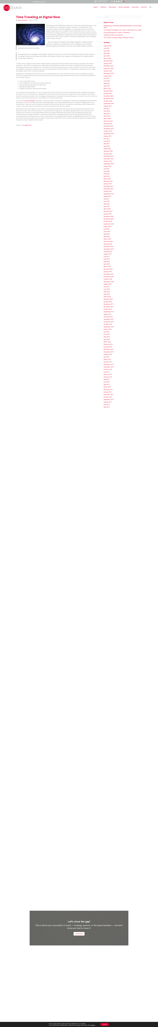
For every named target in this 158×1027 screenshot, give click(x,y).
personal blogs (30, 101)
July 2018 (106, 287)
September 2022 (109, 164)
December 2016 (108, 319)
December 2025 (108, 66)
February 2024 (108, 121)
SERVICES (103, 7)
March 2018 (107, 297)
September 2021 (109, 194)
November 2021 (109, 189)
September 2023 (109, 134)
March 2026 (107, 58)
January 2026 (108, 63)
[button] (150, 7)
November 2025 (109, 68)
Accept (104, 1024)
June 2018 (107, 289)
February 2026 (108, 61)
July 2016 (106, 332)
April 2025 (107, 86)
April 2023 (107, 146)
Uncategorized (26, 125)
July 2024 (106, 108)
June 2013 (107, 382)
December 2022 (108, 156)
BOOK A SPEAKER (124, 7)
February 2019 (108, 269)
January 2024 (108, 123)
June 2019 (107, 259)
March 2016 (107, 342)
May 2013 (107, 384)
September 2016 (109, 327)
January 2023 (108, 154)
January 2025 (108, 93)
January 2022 (108, 184)
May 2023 (107, 144)
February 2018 (108, 299)
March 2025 (107, 88)
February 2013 (108, 389)
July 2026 (106, 48)
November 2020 (109, 219)
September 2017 (109, 312)
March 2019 (107, 266)
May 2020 (107, 234)
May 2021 (107, 204)
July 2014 (106, 372)
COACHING (135, 7)
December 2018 (108, 274)
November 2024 (109, 98)
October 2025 (108, 71)
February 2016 (108, 344)
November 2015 (109, 352)
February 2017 (108, 317)
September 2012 (109, 399)
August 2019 (107, 254)
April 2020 (107, 236)
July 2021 (106, 199)
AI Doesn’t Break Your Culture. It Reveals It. (117, 32)
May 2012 (107, 407)
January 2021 (108, 214)
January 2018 (108, 302)
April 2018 (107, 294)
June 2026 (107, 51)
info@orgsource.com (39, 2)
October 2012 (108, 397)
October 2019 (108, 251)
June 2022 (107, 171)
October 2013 (108, 377)
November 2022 (109, 159)
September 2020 (109, 224)
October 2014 (108, 369)
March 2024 (107, 118)
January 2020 (108, 244)
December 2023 (108, 126)
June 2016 (107, 334)
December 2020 (108, 216)
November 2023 (109, 129)
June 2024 (107, 111)
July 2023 (106, 138)
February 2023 (108, 151)
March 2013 (107, 387)
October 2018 (108, 279)
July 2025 (106, 78)
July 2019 (106, 256)
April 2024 (107, 116)
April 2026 (107, 56)
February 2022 (108, 181)
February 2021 (108, 211)
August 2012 (107, 402)
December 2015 (108, 349)
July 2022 (106, 169)
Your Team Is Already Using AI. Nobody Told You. (119, 37)
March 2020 (107, 239)
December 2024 (108, 96)
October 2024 (108, 101)
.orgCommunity (102, 1)
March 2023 (107, 149)
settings (93, 1025)
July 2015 (106, 357)
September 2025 (109, 73)
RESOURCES (112, 7)
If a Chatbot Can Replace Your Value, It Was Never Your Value (123, 30)
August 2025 (107, 76)
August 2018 (107, 284)
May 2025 (107, 83)
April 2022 (107, 176)
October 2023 (108, 131)
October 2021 (108, 191)
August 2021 (107, 196)
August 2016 (107, 329)
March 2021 (107, 209)
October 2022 (108, 161)
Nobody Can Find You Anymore (113, 35)
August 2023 (107, 136)
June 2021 (107, 201)
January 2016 (108, 347)
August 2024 (107, 106)
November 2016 (109, 322)
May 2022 (107, 174)
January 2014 (108, 374)
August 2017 (107, 314)
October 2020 (108, 221)
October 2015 (108, 354)
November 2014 (109, 367)
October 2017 (108, 309)
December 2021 (108, 186)
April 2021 (107, 206)
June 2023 (107, 141)
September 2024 (109, 103)
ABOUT (96, 7)
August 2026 (107, 46)
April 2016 (107, 339)
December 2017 (108, 304)
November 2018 (109, 277)
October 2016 (108, 324)
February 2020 (108, 241)
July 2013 (106, 379)
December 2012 (108, 394)
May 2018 (107, 292)
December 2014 (108, 364)
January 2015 (108, 362)
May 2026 (107, 53)
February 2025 (108, 91)
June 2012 (107, 404)
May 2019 (107, 261)
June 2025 (107, 81)
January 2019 (108, 271)
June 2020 (107, 231)
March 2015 (107, 359)
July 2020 (106, 229)
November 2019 (109, 249)
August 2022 (107, 166)
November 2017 (109, 307)
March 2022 (107, 179)
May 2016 (107, 337)
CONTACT (144, 7)
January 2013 (108, 392)
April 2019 (107, 264)
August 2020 (107, 226)
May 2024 (107, 113)
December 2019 (108, 246)
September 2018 (109, 282)
